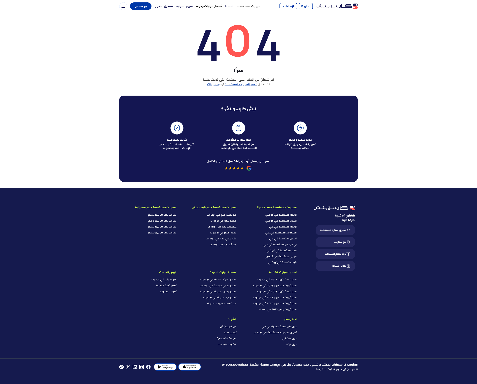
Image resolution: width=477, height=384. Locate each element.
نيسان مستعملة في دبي (283, 238)
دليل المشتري (289, 338)
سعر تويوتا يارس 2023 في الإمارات (277, 309)
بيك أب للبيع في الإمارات (223, 244)
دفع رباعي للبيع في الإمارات (221, 238)
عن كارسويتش (228, 326)
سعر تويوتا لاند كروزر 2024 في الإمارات (275, 303)
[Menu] (123, 6)
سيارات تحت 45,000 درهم (162, 226)
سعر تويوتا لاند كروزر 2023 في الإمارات (275, 285)
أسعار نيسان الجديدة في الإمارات (218, 291)
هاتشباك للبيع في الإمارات (222, 226)
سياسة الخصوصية (226, 338)
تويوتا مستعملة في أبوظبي (281, 214)
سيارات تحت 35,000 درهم (162, 220)
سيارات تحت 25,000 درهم (162, 214)
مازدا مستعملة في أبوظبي (281, 250)
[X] (128, 367)
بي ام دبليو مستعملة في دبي (280, 244)
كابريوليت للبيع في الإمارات (221, 214)
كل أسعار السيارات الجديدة (221, 303)
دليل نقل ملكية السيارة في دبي (279, 326)
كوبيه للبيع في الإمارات (223, 220)
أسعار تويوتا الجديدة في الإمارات (218, 279)
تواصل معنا (230, 332)
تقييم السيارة (184, 6)
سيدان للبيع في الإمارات (223, 232)
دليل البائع (291, 344)
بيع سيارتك (214, 84)
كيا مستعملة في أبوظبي (282, 262)
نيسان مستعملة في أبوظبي (281, 220)
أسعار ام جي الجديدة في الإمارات (218, 285)
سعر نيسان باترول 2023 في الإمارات (277, 291)
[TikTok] (121, 367)
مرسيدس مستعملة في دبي (281, 232)
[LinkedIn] (135, 367)
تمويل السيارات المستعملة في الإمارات (275, 332)
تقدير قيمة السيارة (166, 285)
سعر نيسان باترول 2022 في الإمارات (277, 279)
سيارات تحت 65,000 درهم (162, 232)
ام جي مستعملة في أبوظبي (281, 256)
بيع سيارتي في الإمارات (163, 279)
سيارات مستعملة (248, 6)
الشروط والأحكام (227, 344)
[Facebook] (148, 367)
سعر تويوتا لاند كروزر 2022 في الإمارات (275, 297)
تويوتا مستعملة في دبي (283, 226)
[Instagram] (141, 367)
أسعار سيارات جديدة (209, 6)
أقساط (229, 6)
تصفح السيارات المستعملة (241, 84)
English (305, 6)
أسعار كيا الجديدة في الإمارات (219, 297)
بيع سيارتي (141, 6)
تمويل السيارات (168, 291)
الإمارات (290, 6)
